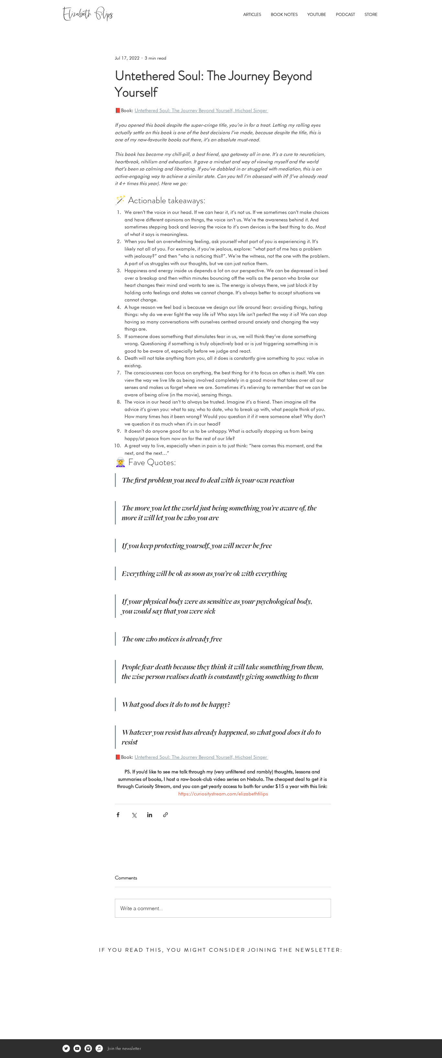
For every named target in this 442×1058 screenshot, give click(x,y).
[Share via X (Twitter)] (134, 815)
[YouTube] (77, 1048)
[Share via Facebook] (118, 815)
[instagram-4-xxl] (88, 1048)
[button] (252, 14)
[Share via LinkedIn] (150, 815)
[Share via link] (165, 815)
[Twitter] (66, 1048)
